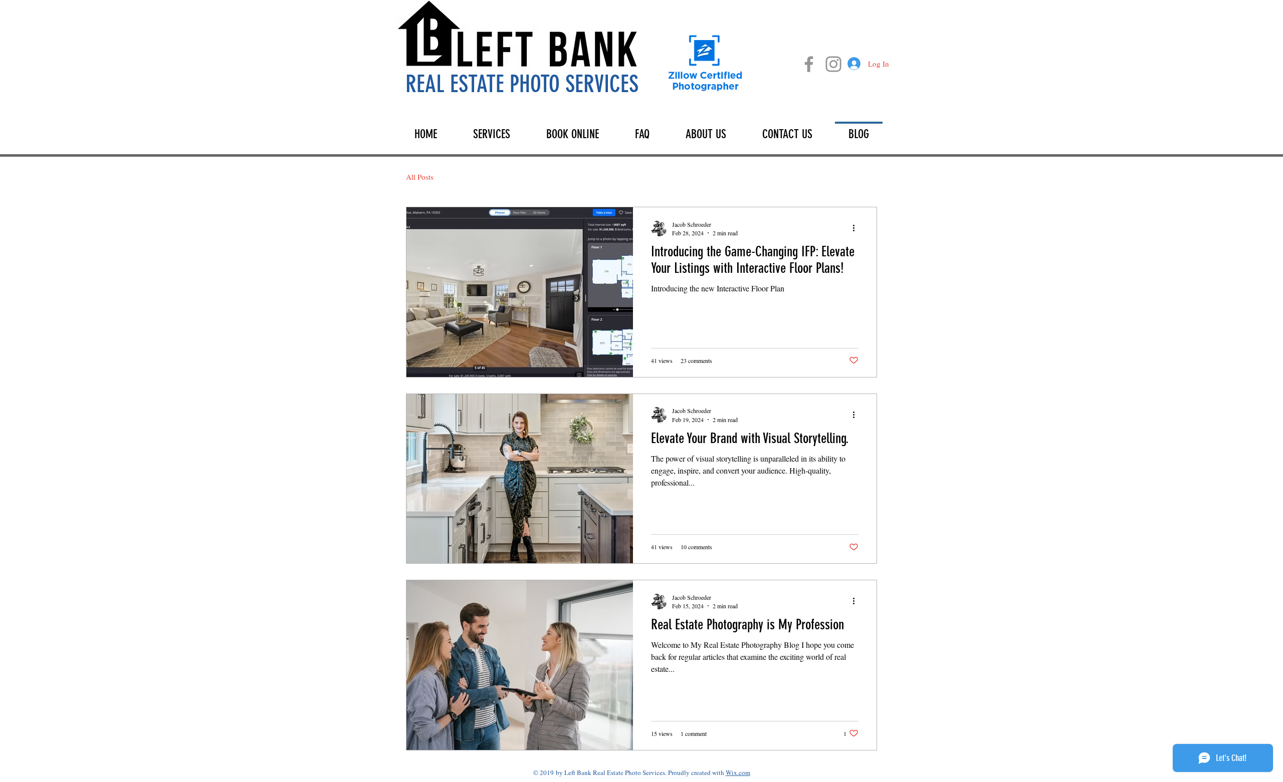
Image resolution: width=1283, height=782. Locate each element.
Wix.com (738, 772)
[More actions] (857, 228)
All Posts (420, 177)
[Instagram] (833, 64)
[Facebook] (808, 64)
